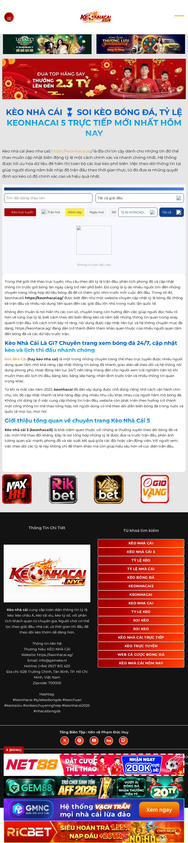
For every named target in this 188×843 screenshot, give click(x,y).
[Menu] (9, 17)
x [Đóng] (13, 750)
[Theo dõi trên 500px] (108, 740)
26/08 (116, 212)
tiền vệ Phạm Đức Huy (108, 732)
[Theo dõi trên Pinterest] (79, 740)
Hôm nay (75, 212)
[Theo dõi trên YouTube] (94, 740)
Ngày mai (97, 212)
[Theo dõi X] (64, 740)
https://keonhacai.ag (71, 151)
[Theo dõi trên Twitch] (123, 740)
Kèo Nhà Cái (15, 359)
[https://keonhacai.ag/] (95, 17)
